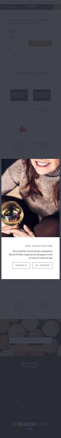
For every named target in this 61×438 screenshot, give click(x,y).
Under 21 (21, 265)
